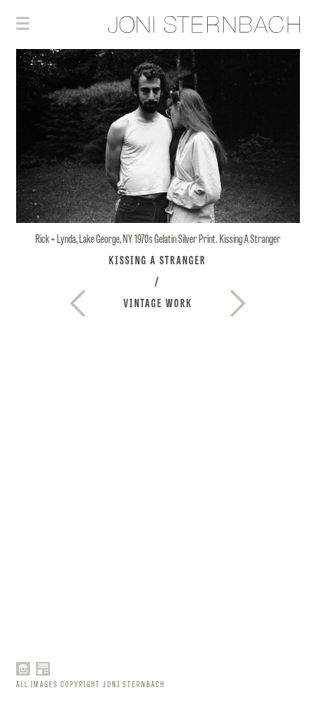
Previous (237, 303)
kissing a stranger (157, 259)
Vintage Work (158, 302)
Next (77, 303)
